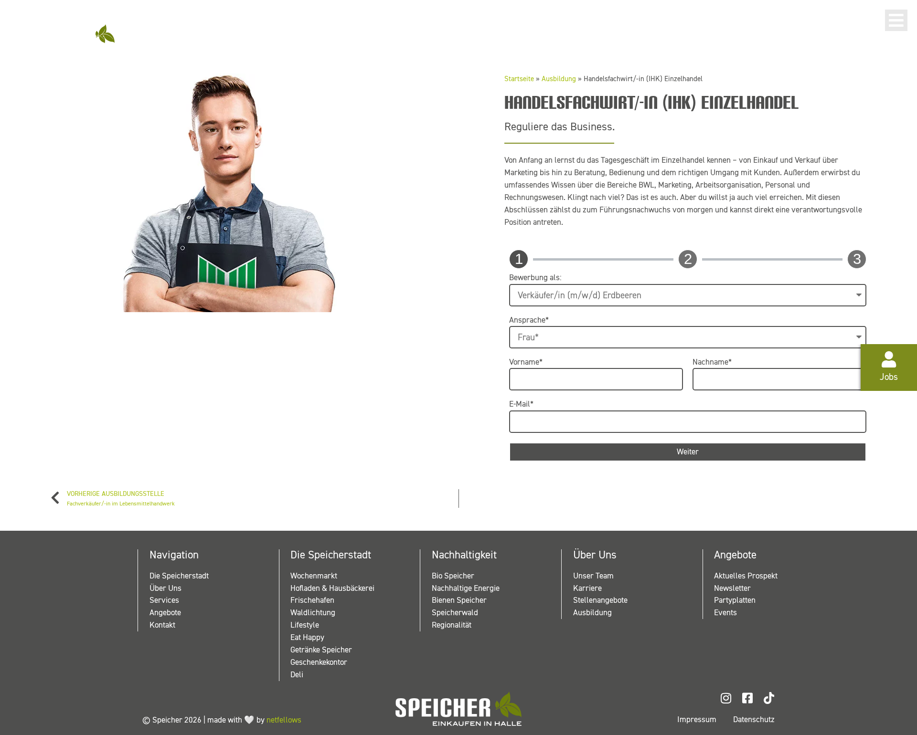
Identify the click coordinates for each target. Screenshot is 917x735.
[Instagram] (726, 698)
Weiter (688, 451)
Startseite (519, 78)
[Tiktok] (769, 698)
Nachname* (712, 362)
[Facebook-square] (747, 698)
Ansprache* (529, 320)
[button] (896, 20)
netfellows (284, 719)
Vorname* (526, 362)
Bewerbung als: (535, 278)
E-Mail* (521, 404)
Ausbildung (559, 78)
